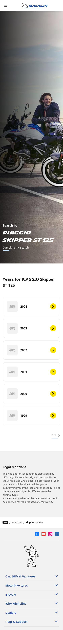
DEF (53, 435)
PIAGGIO (17, 522)
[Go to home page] (34, 6)
